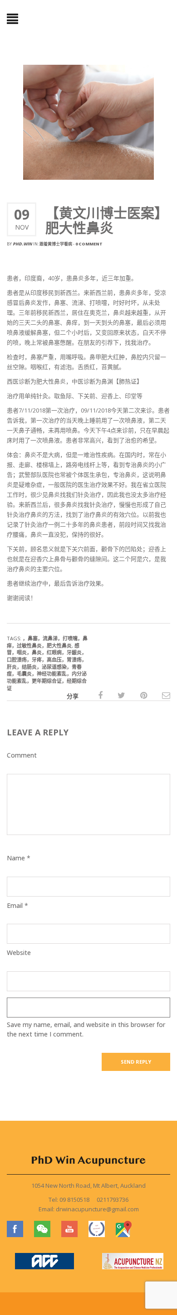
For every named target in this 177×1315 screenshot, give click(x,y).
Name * (18, 858)
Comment (22, 755)
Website (19, 952)
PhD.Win (22, 244)
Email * (17, 905)
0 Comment (89, 244)
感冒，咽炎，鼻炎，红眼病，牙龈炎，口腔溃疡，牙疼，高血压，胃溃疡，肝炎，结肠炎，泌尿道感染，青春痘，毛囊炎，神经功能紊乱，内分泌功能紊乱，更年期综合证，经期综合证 (47, 666)
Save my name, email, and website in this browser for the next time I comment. (86, 1029)
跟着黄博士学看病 (55, 244)
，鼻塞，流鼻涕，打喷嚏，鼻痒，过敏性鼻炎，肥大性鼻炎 (47, 642)
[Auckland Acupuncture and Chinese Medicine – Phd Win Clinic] (88, 20)
